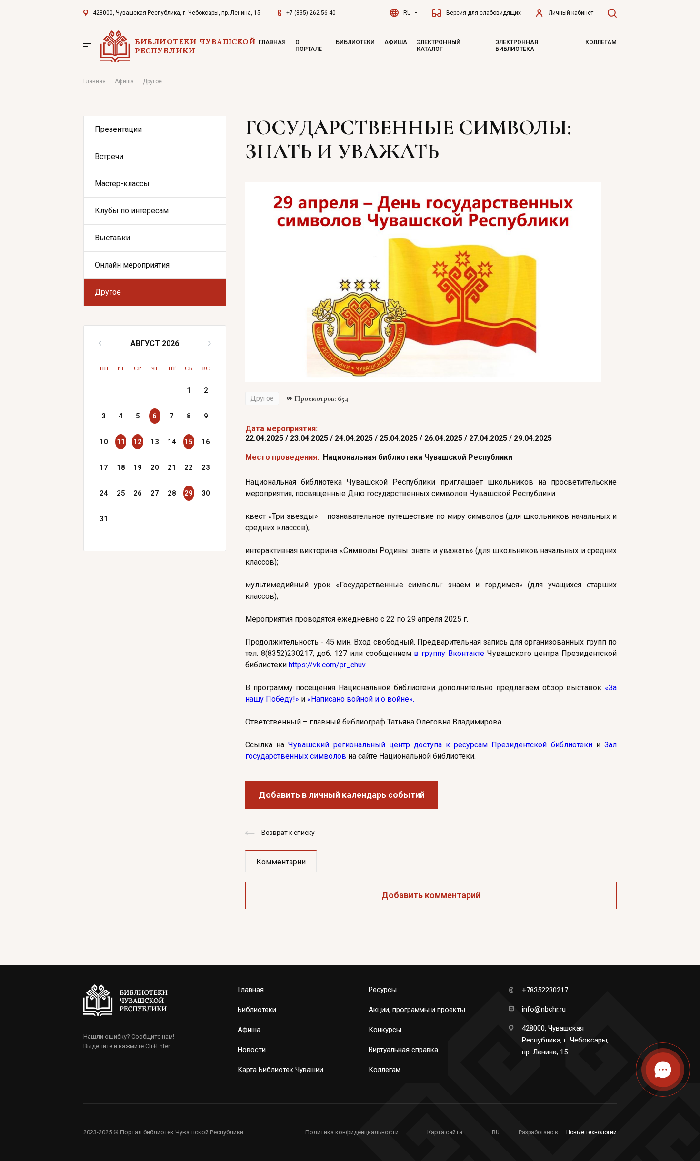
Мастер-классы (122, 183)
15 (188, 441)
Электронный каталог (438, 45)
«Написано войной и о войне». (360, 699)
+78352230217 (545, 990)
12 (137, 441)
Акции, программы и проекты (417, 1009)
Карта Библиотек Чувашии (280, 1069)
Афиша (395, 42)
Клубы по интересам (132, 210)
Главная (272, 42)
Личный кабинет (571, 13)
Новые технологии (591, 1132)
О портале (308, 45)
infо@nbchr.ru (544, 1009)
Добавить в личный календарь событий (342, 795)
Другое (108, 292)
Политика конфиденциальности (352, 1132)
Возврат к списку (288, 832)
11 (121, 441)
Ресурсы (383, 989)
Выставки (112, 237)
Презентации (118, 129)
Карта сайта (444, 1132)
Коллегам (601, 42)
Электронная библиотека (516, 45)
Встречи (109, 156)
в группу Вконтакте (449, 653)
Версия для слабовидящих (483, 13)
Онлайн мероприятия (132, 264)
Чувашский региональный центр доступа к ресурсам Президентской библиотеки (440, 744)
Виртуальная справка (403, 1049)
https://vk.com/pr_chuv (327, 664)
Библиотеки (355, 42)
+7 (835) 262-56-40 (311, 13)
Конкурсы (385, 1029)
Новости (252, 1049)
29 (188, 493)
